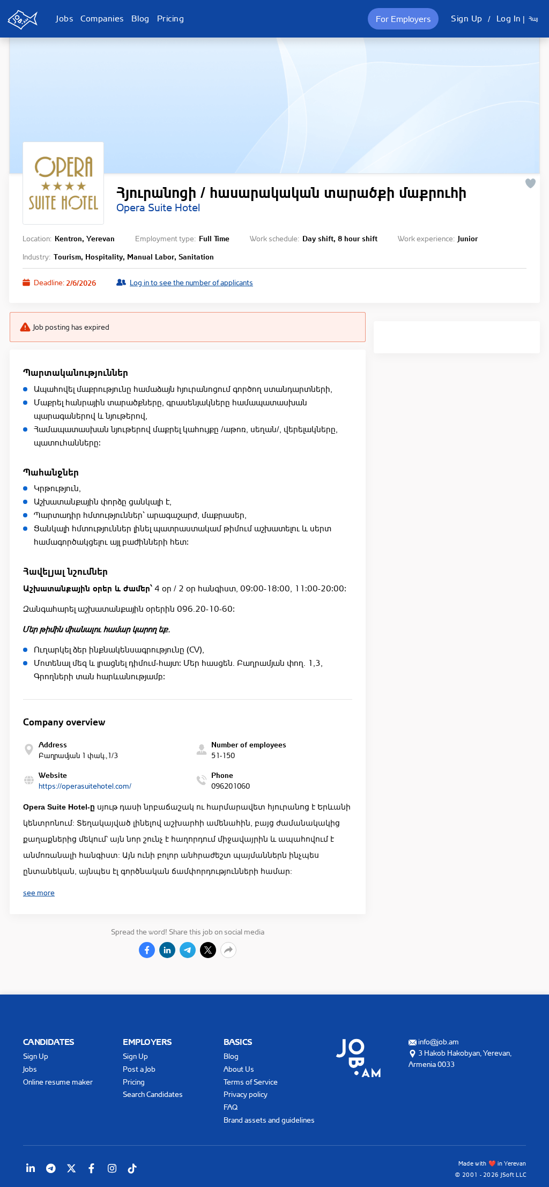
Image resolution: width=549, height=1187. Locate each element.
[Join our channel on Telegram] (50, 1168)
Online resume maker (58, 1081)
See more (39, 892)
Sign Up (467, 18)
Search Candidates (153, 1094)
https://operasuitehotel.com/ (85, 785)
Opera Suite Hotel (158, 207)
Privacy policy (246, 1094)
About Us (239, 1068)
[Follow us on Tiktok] (132, 1168)
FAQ (231, 1106)
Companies (102, 18)
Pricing (170, 18)
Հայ (533, 19)
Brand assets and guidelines (269, 1119)
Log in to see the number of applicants (191, 282)
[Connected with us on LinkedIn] (30, 1168)
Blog (140, 18)
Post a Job (139, 1068)
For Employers (403, 18)
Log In (508, 18)
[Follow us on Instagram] (112, 1168)
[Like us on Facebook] (91, 1168)
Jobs (64, 18)
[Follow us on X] (71, 1168)
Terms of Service (251, 1081)
